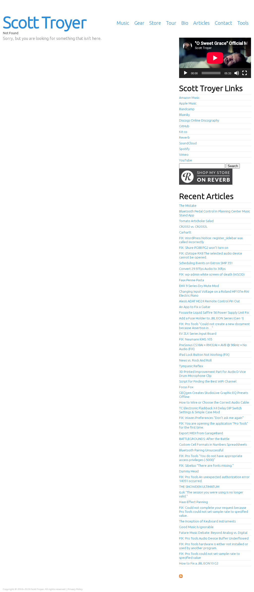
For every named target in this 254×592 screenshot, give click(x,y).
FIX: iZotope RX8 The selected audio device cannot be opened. (210, 255)
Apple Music (187, 103)
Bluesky (184, 114)
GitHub (184, 126)
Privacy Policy (75, 589)
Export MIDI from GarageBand (201, 433)
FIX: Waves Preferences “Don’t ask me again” (211, 417)
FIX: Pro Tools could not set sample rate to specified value (209, 555)
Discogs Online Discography (199, 120)
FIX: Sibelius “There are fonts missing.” (206, 465)
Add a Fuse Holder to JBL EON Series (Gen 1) (211, 318)
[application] (215, 58)
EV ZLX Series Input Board (197, 333)
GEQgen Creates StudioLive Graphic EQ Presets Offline (213, 394)
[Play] (185, 73)
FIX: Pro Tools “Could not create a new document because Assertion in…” (214, 326)
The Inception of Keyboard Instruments (207, 521)
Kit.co (183, 131)
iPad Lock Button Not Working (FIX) (204, 354)
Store (155, 23)
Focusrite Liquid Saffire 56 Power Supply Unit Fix (214, 312)
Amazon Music (189, 97)
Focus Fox (186, 387)
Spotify (184, 149)
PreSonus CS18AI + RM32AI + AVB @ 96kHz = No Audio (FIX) (213, 347)
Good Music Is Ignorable (196, 527)
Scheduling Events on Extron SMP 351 (206, 263)
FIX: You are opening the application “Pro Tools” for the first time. (213, 425)
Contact (223, 23)
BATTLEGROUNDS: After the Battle (204, 438)
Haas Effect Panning (193, 502)
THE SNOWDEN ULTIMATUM (199, 486)
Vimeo (184, 154)
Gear (139, 23)
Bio (184, 23)
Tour (171, 23)
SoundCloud (188, 143)
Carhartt (185, 232)
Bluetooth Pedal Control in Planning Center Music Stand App (214, 213)
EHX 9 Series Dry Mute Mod (199, 285)
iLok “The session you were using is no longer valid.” (211, 494)
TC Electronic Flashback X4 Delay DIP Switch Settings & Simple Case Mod (210, 410)
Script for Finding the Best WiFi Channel (207, 381)
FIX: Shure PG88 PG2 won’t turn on (203, 247)
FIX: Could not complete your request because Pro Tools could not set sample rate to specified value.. (213, 511)
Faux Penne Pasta (191, 280)
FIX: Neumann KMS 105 (195, 339)
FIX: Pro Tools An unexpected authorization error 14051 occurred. (214, 479)
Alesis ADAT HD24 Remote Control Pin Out (209, 301)
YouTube (185, 160)
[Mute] (236, 73)
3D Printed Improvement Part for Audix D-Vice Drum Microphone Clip (212, 373)
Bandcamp (186, 109)
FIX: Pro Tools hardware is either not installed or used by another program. (213, 546)
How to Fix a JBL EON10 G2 (198, 563)
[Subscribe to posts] (181, 576)
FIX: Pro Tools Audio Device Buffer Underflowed (214, 538)
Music (123, 23)
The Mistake (187, 205)
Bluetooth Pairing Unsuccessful (201, 450)
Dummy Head (189, 471)
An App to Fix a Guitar (194, 307)
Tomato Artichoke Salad (196, 221)
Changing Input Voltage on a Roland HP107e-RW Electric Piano (214, 293)
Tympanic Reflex (191, 366)
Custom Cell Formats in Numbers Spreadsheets (213, 444)
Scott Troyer (44, 22)
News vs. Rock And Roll (195, 360)
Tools (243, 23)
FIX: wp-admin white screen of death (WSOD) (212, 274)
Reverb (184, 137)
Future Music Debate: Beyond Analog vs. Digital (213, 532)
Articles (201, 23)
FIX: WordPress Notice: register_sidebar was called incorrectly (211, 240)
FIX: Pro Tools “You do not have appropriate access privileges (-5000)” (210, 458)
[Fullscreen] (244, 73)
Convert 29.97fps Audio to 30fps (202, 268)
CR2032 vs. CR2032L (193, 226)
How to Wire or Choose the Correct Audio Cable (214, 402)
